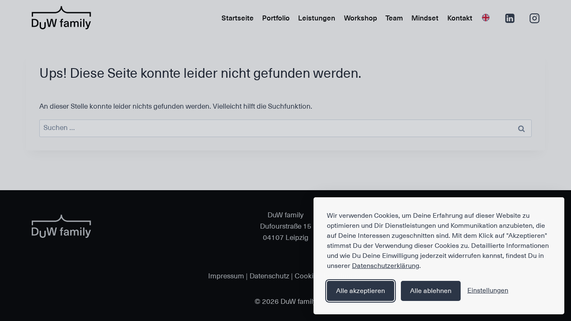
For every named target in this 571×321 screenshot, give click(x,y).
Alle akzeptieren (360, 291)
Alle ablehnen (430, 291)
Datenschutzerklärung (385, 266)
